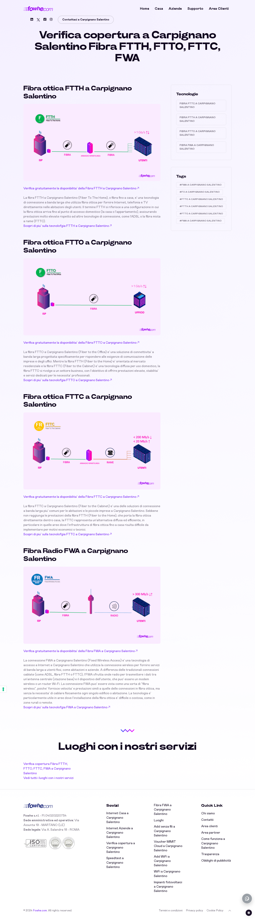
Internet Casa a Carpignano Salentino (117, 818)
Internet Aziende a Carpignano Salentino (119, 833)
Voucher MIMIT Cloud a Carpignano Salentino (168, 846)
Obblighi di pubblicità (216, 860)
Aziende (175, 8)
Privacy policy (194, 910)
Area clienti (219, 8)
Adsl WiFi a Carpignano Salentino (162, 861)
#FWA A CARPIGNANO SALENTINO (201, 185)
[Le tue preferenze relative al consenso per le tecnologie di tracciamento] (3, 689)
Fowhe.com (40, 910)
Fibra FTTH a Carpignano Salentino (198, 119)
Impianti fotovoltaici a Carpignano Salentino (168, 887)
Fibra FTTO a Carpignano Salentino (198, 133)
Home (144, 8)
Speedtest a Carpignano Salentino (115, 862)
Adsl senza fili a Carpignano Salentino (164, 831)
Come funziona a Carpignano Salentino (213, 843)
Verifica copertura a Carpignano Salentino (120, 848)
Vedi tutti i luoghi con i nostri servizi (48, 778)
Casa (159, 8)
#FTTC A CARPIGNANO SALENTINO (201, 199)
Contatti (207, 819)
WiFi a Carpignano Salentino (167, 874)
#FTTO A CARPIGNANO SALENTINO (201, 214)
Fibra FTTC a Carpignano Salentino (197, 105)
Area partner (210, 832)
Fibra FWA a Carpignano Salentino (197, 147)
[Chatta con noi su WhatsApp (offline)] (247, 898)
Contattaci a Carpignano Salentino (85, 19)
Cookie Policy (215, 910)
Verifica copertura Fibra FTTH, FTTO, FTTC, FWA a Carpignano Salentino (47, 768)
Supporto (195, 8)
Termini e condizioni (170, 910)
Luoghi (159, 820)
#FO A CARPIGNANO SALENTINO (200, 192)
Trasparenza (210, 854)
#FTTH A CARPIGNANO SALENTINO (201, 206)
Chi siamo (208, 813)
